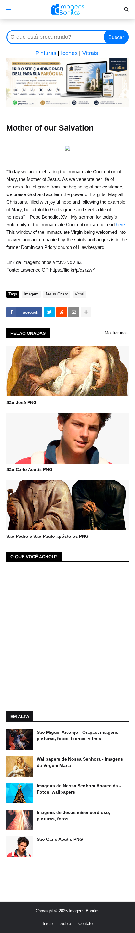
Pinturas (45, 53)
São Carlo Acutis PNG (29, 469)
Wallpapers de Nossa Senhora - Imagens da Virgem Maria (80, 762)
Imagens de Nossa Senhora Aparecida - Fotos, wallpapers (79, 789)
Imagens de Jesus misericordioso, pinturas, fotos (73, 815)
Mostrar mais (117, 332)
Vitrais (90, 53)
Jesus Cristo (56, 294)
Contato (85, 923)
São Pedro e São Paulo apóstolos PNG (47, 536)
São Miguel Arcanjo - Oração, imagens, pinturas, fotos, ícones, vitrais (78, 735)
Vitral (79, 294)
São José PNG (21, 402)
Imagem (31, 294)
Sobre (65, 923)
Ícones (69, 53)
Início (48, 923)
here (120, 224)
